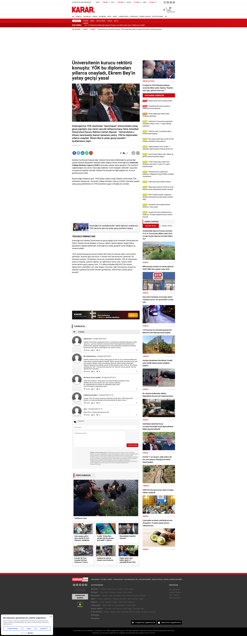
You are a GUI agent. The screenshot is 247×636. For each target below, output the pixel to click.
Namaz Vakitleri (175, 592)
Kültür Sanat (157, 16)
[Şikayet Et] (137, 350)
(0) (94, 350)
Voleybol (116, 599)
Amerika (112, 592)
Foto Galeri (96, 612)
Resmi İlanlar (145, 16)
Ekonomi (102, 16)
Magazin (108, 602)
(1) (94, 389)
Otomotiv (117, 595)
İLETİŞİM (103, 579)
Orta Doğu (104, 592)
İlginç (130, 609)
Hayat (115, 16)
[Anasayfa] (73, 17)
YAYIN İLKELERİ (118, 579)
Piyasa (104, 595)
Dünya (94, 16)
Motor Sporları (132, 599)
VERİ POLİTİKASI (157, 579)
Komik (125, 609)
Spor (109, 16)
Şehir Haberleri (174, 598)
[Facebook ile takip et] (171, 2)
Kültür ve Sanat (134, 612)
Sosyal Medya (120, 605)
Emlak (110, 595)
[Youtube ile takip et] (165, 2)
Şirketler (142, 595)
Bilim (134, 605)
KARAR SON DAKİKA (80, 596)
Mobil (104, 605)
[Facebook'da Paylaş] (74, 153)
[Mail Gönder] (91, 153)
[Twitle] (78, 153)
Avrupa (119, 592)
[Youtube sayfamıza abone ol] (80, 585)
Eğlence (131, 602)
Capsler (113, 612)
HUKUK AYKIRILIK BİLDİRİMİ (173, 579)
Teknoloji (95, 605)
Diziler (102, 602)
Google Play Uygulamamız (145, 622)
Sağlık (115, 602)
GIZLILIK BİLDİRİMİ (145, 579)
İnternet (110, 605)
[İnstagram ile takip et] (168, 2)
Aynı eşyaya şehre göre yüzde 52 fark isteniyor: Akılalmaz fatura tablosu (108, 25)
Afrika (129, 592)
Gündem (108, 609)
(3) (99, 389)
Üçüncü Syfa (111, 589)
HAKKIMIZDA (95, 579)
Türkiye (109, 21)
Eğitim (92, 21)
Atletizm (123, 599)
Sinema (119, 609)
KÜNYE (109, 579)
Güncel (79, 16)
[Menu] (165, 17)
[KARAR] (83, 9)
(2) (94, 403)
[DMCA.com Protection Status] (80, 604)
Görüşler (134, 16)
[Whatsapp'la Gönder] (87, 153)
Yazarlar (87, 16)
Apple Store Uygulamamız (171, 622)
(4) (94, 415)
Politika (85, 21)
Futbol (100, 599)
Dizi (114, 609)
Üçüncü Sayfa (100, 21)
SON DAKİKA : (77, 25)
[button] (121, 153)
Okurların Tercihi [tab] (150, 226)
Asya (124, 592)
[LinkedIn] (82, 153)
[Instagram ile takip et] (86, 585)
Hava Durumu (174, 589)
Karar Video (124, 16)
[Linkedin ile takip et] (83, 585)
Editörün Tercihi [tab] (167, 226)
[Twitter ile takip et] (174, 2)
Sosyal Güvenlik (132, 595)
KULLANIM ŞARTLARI (131, 579)
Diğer (141, 599)
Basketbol (108, 599)
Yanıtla (87, 350)
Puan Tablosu (174, 595)
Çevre (116, 21)
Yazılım (128, 605)
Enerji (124, 595)
